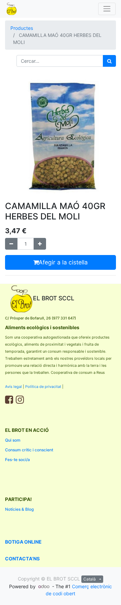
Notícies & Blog (20, 509)
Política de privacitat (43, 386)
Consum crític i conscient (29, 449)
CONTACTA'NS (22, 558)
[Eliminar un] (11, 244)
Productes (21, 28)
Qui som (13, 440)
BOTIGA (14, 542)
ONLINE (33, 542)
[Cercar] (109, 61)
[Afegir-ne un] (40, 244)
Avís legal (13, 386)
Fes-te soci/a (17, 459)
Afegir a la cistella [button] (63, 262)
